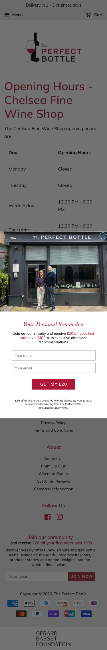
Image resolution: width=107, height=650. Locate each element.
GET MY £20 (53, 384)
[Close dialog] (103, 236)
